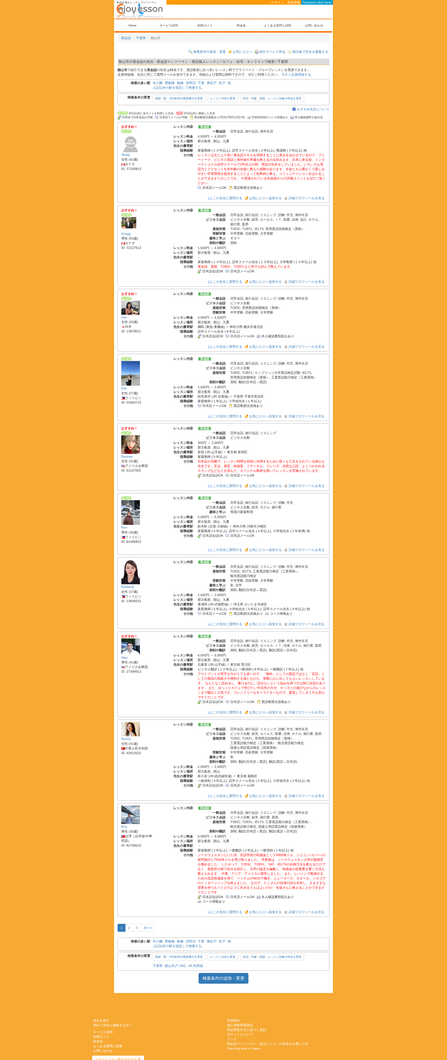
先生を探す (101, 1020)
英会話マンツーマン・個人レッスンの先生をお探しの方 (267, 1044)
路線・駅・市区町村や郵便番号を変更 (179, 98)
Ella (124, 388)
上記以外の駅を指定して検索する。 (179, 87)
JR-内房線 (195, 966)
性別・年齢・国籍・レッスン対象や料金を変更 (272, 98)
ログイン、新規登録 (285, 2)
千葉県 (141, 38)
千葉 (201, 83)
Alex (124, 657)
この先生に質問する (227, 198)
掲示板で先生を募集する (310, 52)
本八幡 (158, 83)
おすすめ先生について (313, 109)
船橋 (180, 83)
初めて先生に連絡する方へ (112, 1025)
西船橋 (170, 83)
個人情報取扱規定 (240, 1025)
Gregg (126, 234)
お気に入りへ (242, 52)
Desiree (127, 456)
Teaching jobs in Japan (244, 1048)
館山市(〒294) (175, 966)
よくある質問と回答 (277, 25)
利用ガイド (205, 25)
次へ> (148, 928)
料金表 (241, 25)
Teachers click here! (317, 2)
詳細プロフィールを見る (307, 198)
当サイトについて (240, 1034)
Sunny (126, 739)
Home (132, 25)
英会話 (126, 38)
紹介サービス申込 (272, 52)
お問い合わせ (314, 25)
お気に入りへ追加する (265, 198)
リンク (232, 1039)
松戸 (222, 83)
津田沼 (191, 83)
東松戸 (212, 83)
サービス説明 (169, 25)
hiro (124, 317)
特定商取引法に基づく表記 (246, 1030)
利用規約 (233, 1020)
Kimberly (127, 587)
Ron (124, 528)
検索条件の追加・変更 (209, 52)
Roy (124, 827)
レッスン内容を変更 (222, 98)
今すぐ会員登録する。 (297, 74)
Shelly (125, 155)
